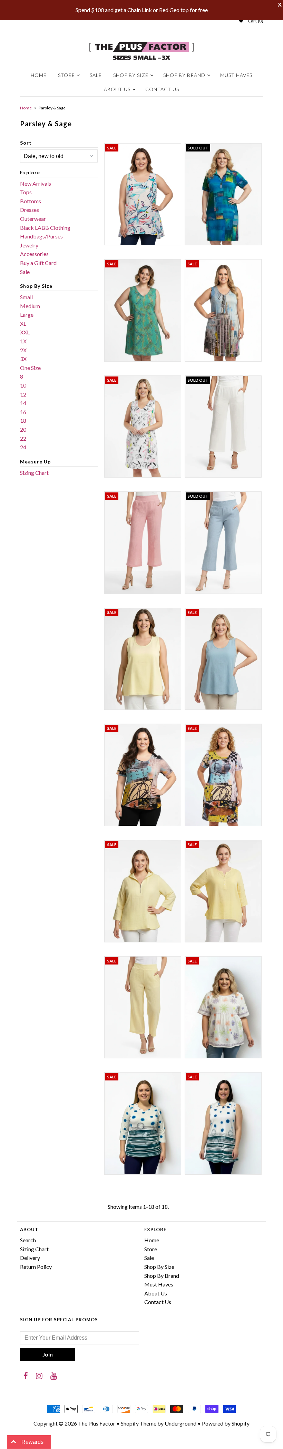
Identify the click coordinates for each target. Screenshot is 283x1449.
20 (23, 429)
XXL (25, 332)
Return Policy (36, 1266)
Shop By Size (130, 75)
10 (23, 385)
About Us (117, 89)
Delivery (30, 1257)
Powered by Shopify (226, 1423)
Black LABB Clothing (45, 227)
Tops (26, 192)
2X (23, 350)
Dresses (29, 209)
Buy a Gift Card (38, 263)
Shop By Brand (184, 75)
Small (26, 297)
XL (23, 323)
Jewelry (29, 245)
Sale (96, 75)
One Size (30, 367)
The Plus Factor (96, 1423)
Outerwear (33, 218)
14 (23, 403)
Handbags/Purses (41, 236)
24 (23, 447)
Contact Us (162, 89)
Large (26, 314)
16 (23, 412)
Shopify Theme (138, 1423)
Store (66, 75)
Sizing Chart (34, 472)
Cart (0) (255, 20)
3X (23, 358)
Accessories (34, 254)
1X (23, 341)
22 (23, 438)
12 (23, 394)
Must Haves (236, 75)
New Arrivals (35, 183)
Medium (30, 306)
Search (28, 1240)
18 (23, 420)
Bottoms (30, 201)
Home (39, 75)
